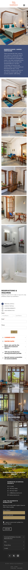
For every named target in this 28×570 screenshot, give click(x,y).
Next (14, 332)
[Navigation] (25, 5)
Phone (3, 325)
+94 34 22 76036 (13, 488)
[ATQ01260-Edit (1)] (14, 122)
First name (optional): (8, 515)
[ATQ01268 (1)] (14, 151)
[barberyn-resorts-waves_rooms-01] (14, 210)
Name (3, 313)
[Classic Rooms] (14, 378)
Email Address (7, 510)
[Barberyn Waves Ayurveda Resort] (14, 464)
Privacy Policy (7, 545)
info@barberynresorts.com (15, 493)
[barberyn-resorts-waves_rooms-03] (14, 239)
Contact (6, 548)
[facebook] (10, 556)
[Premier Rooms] (14, 435)
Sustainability (19, 568)
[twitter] (14, 556)
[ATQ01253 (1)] (14, 93)
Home (12, 566)
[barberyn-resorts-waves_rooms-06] (14, 181)
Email (3, 319)
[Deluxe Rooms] (14, 407)
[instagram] (18, 556)
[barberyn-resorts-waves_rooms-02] (14, 268)
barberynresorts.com (14, 495)
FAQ (5, 542)
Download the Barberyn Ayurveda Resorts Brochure (12, 537)
